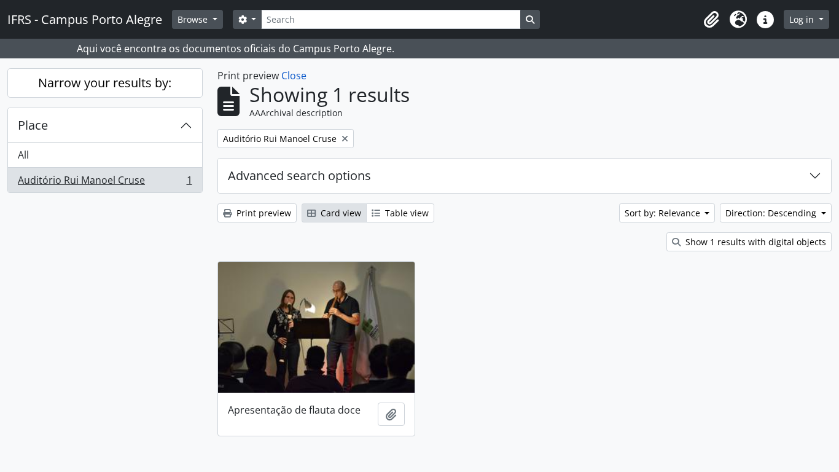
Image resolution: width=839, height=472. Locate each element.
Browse (194, 19)
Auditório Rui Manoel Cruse (104, 182)
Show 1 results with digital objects (754, 242)
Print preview (262, 213)
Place (33, 125)
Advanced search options (299, 175)
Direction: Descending (772, 213)
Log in (802, 19)
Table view (406, 213)
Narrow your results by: (104, 82)
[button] (711, 19)
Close (293, 75)
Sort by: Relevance (664, 213)
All (23, 155)
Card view (339, 213)
